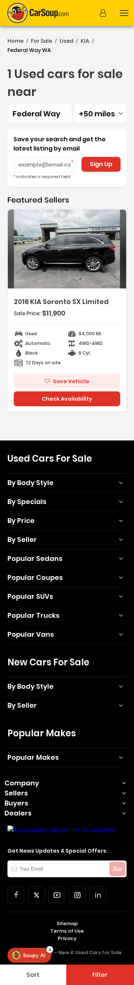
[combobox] (100, 113)
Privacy (67, 938)
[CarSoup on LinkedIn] (97, 894)
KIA (85, 41)
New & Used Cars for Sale (90, 952)
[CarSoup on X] (36, 894)
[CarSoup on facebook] (15, 894)
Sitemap (67, 923)
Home (15, 41)
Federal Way (36, 114)
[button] (104, 13)
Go (117, 869)
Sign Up (101, 164)
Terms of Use (67, 930)
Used (66, 41)
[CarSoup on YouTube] (56, 894)
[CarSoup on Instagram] (77, 894)
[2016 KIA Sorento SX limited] (67, 310)
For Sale (41, 41)
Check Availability (67, 399)
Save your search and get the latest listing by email (59, 144)
